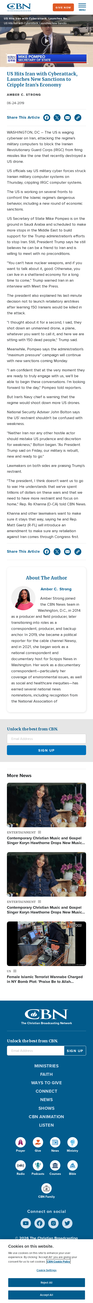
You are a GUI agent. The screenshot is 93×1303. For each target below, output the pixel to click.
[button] (80, 7)
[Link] (77, 117)
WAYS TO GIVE (46, 1082)
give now (63, 7)
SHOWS (46, 1108)
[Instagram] (53, 1223)
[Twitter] (57, 117)
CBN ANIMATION (46, 1116)
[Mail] (67, 117)
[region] (46, 1271)
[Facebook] (46, 117)
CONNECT (46, 1091)
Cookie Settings (46, 1270)
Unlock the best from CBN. (32, 729)
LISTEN (46, 1125)
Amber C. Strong (24, 94)
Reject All (46, 1283)
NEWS (46, 1099)
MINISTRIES (46, 1066)
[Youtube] (26, 1223)
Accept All (46, 1295)
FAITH (46, 1074)
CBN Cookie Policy (58, 1262)
